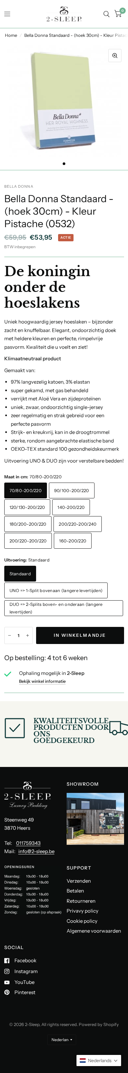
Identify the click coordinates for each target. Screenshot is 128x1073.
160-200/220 (72, 540)
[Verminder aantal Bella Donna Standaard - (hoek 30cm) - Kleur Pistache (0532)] (9, 635)
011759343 (28, 843)
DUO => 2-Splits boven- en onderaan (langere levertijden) (56, 608)
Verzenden (79, 881)
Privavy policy (82, 911)
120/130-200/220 (27, 507)
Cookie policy (82, 921)
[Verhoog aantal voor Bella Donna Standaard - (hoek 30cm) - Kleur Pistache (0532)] (27, 635)
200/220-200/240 (77, 524)
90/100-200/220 (71, 490)
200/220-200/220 (28, 540)
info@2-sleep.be (36, 851)
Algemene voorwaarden (94, 931)
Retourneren (81, 901)
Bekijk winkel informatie (42, 681)
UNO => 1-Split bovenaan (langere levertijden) (56, 590)
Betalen (75, 891)
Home (11, 35)
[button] (98, 1060)
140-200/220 (71, 507)
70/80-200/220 (26, 490)
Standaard (20, 573)
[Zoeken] (106, 14)
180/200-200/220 (28, 524)
